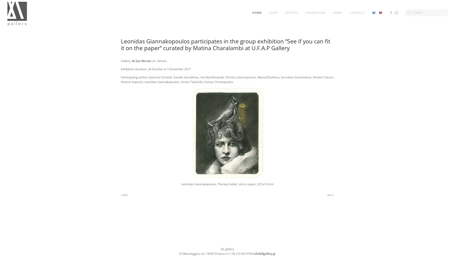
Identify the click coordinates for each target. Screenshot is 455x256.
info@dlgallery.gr (264, 254)
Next (329, 195)
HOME (257, 13)
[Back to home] (17, 12)
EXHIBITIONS (316, 13)
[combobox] (426, 12)
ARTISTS (291, 13)
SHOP (273, 13)
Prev (125, 195)
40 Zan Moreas (141, 61)
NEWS (338, 13)
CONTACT (357, 13)
